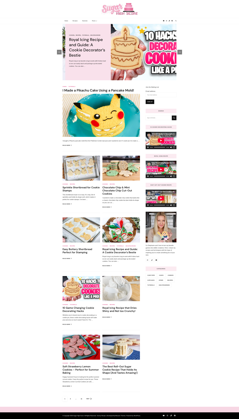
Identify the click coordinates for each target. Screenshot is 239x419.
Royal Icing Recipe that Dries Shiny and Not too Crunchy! (119, 309)
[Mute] (171, 147)
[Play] (148, 147)
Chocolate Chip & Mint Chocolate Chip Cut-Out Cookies (117, 190)
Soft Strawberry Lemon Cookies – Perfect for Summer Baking (81, 369)
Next (87, 398)
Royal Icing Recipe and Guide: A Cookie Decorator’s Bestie (120, 251)
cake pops (151, 275)
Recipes (75, 20)
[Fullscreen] (174, 147)
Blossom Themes (120, 415)
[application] (161, 140)
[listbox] (119, 52)
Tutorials (85, 20)
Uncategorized (131, 245)
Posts (94, 20)
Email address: (151, 91)
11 (82, 399)
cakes (65, 86)
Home (66, 20)
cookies (137, 37)
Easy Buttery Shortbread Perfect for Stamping (77, 251)
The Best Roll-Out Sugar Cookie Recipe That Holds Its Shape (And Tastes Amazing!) (120, 369)
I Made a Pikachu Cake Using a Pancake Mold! (98, 90)
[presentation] (59, 52)
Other (161, 280)
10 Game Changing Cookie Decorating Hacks (152, 47)
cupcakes (151, 280)
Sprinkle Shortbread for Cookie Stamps (81, 189)
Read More (66, 145)
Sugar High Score (78, 415)
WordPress (137, 415)
